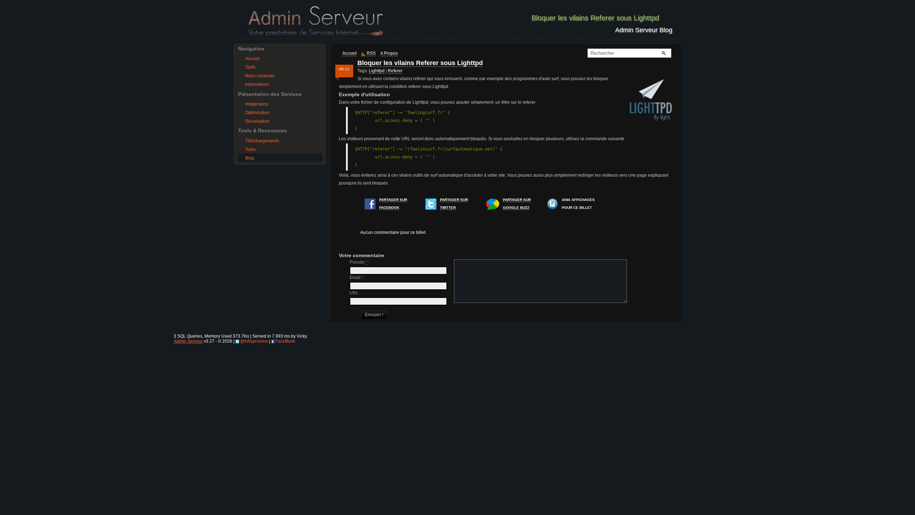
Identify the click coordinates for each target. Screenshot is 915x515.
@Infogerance (254, 341)
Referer (395, 70)
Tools (250, 149)
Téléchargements (262, 140)
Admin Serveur (188, 341)
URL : (355, 292)
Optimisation (257, 112)
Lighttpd (377, 70)
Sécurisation (257, 121)
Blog (249, 158)
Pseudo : (360, 262)
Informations (257, 84)
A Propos (389, 53)
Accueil (252, 58)
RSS (371, 53)
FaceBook (285, 341)
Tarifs (250, 67)
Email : (358, 277)
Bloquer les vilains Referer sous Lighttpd (420, 63)
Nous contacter (259, 75)
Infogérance (256, 104)
